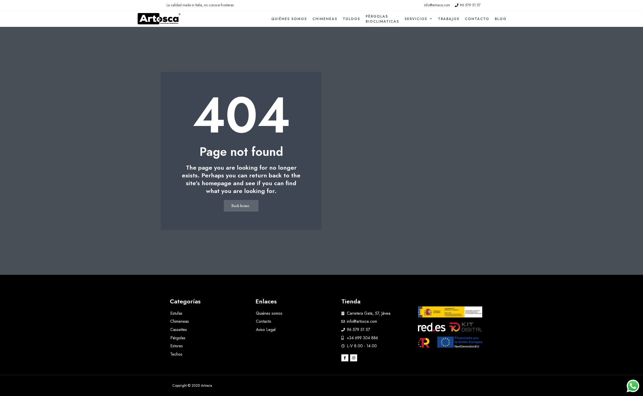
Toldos (351, 18)
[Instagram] (353, 357)
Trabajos (448, 18)
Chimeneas (324, 18)
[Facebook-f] (344, 357)
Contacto (477, 18)
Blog (501, 18)
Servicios (416, 18)
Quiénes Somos (289, 18)
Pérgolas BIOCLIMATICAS (382, 19)
